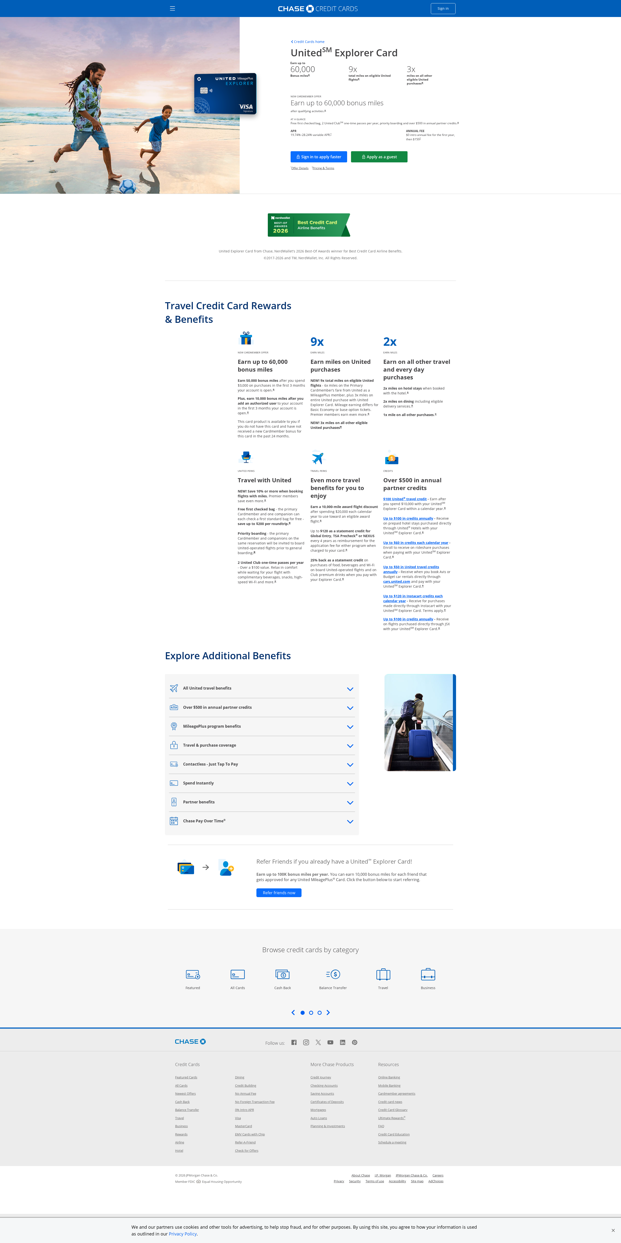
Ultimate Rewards (391, 1118)
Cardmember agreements (396, 1093)
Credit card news (390, 1102)
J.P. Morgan (383, 1175)
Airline (179, 1142)
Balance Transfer (333, 987)
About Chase (360, 1175)
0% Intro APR (244, 1110)
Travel (385, 987)
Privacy (339, 1181)
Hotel (179, 1150)
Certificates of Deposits (327, 1102)
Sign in (447, 8)
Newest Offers (185, 1093)
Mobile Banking (389, 1085)
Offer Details (300, 168)
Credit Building (245, 1085)
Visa (238, 1118)
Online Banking (389, 1077)
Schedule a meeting (392, 1142)
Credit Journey (320, 1077)
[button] (613, 1230)
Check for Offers (246, 1150)
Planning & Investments (327, 1126)
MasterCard (243, 1126)
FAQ (381, 1126)
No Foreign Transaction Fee (255, 1102)
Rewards (181, 1134)
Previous (293, 1012)
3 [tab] (319, 1012)
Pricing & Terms (323, 168)
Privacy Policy (183, 1234)
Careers (438, 1175)
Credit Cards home (309, 41)
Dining (239, 1077)
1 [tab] (302, 1012)
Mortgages (318, 1110)
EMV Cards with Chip (250, 1134)
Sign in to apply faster (324, 158)
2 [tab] (311, 1012)
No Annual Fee (245, 1093)
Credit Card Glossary (393, 1110)
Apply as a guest (387, 158)
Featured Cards (186, 1077)
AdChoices (435, 1181)
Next (328, 1012)
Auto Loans (318, 1118)
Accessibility (397, 1181)
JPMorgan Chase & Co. (412, 1175)
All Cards (238, 987)
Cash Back (282, 987)
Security (355, 1181)
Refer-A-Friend (245, 1142)
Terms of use (375, 1181)
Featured (193, 987)
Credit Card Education (394, 1134)
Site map (417, 1181)
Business (429, 987)
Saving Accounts (322, 1093)
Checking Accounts (324, 1085)
